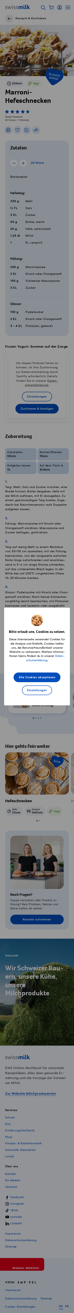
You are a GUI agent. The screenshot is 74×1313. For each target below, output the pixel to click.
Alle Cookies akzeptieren (37, 677)
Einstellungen (37, 690)
